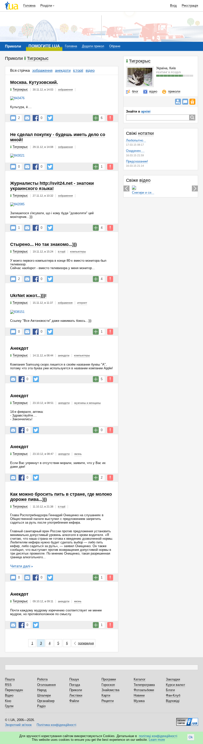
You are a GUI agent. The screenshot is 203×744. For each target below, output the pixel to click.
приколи (174, 91)
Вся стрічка (20, 70)
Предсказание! (137, 161)
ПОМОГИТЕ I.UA (44, 46)
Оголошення (46, 685)
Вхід (173, 5)
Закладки (173, 679)
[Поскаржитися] (110, 118)
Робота (42, 679)
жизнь (78, 453)
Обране (114, 46)
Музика (139, 701)
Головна (29, 5)
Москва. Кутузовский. (34, 82)
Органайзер (45, 701)
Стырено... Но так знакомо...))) (43, 244)
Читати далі (20, 566)
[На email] (27, 118)
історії (78, 70)
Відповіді (172, 701)
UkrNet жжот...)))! (28, 295)
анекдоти (63, 70)
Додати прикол (93, 46)
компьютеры (78, 251)
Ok (191, 737)
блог (135, 91)
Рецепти (108, 701)
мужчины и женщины (87, 402)
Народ (42, 690)
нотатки (146, 133)
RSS (8, 685)
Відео (9, 695)
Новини (139, 695)
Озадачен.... (135, 151)
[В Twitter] (50, 118)
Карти (106, 695)
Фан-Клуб (173, 695)
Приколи (75, 690)
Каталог (140, 679)
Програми (109, 679)
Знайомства (110, 690)
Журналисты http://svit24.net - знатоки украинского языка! (52, 186)
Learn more (157, 740)
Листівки (75, 695)
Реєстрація (190, 5)
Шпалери (44, 695)
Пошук (74, 679)
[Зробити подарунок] (192, 102)
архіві (146, 111)
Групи (9, 706)
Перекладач (14, 690)
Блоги (170, 690)
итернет (82, 302)
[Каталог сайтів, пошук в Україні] (187, 720)
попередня (86, 643)
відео (90, 70)
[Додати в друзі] (178, 102)
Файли (74, 701)
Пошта (10, 679)
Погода (74, 685)
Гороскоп (108, 685)
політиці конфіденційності (158, 736)
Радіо (41, 706)
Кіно (8, 701)
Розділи (46, 5)
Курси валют (175, 685)
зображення (42, 70)
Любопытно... (136, 140)
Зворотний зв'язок (18, 725)
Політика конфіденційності (56, 725)
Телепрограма (144, 685)
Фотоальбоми (144, 690)
